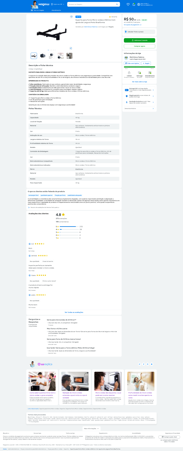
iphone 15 (93, 417)
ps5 (105, 417)
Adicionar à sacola (140, 40)
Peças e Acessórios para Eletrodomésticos (33, 449)
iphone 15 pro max (74, 418)
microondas (47, 418)
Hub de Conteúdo (58, 417)
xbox (142, 417)
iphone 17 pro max (62, 418)
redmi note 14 (54, 420)
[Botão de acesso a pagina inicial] (39, 4)
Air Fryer (110, 417)
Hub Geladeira (79, 417)
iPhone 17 (39, 417)
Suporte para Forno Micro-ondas (49, 408)
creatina (30, 418)
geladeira (129, 417)
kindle (53, 418)
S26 (51, 417)
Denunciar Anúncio (130, 108)
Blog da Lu (6, 433)
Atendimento (56, 10)
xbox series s (103, 418)
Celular (135, 418)
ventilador (117, 418)
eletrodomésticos (13, 449)
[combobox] (93, 4)
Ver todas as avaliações (74, 312)
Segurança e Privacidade (172, 433)
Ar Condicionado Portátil (146, 418)
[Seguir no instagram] (147, 364)
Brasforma (79, 169)
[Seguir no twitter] (139, 364)
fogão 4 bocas (122, 420)
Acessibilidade (136, 433)
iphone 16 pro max (119, 417)
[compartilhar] (70, 48)
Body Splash (42, 420)
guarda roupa (99, 420)
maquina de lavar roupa (74, 420)
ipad (92, 420)
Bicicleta (35, 420)
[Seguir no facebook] (143, 364)
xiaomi (111, 418)
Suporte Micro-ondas (99, 408)
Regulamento (103, 433)
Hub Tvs (86, 417)
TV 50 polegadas (150, 420)
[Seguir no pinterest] (151, 364)
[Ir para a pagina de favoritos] (128, 4)
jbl (48, 420)
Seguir (147, 63)
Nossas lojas (37, 433)
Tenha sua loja (70, 433)
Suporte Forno (88, 408)
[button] (117, 4)
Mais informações (90, 428)
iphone (147, 417)
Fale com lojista (133, 63)
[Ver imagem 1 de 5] (51, 32)
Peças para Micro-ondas (55, 449)
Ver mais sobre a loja (139, 82)
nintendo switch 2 (126, 418)
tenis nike (63, 420)
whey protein (38, 418)
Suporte (62, 408)
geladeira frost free (110, 420)
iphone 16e (95, 418)
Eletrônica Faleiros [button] (90, 27)
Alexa (142, 420)
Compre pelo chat (170, 437)
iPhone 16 (46, 417)
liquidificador (86, 420)
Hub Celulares (69, 417)
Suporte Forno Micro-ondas (74, 408)
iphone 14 (100, 417)
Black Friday (31, 417)
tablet (30, 420)
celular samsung (86, 418)
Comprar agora (139, 46)
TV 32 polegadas (34, 421)
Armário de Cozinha (133, 420)
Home (5, 449)
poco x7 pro (136, 417)
